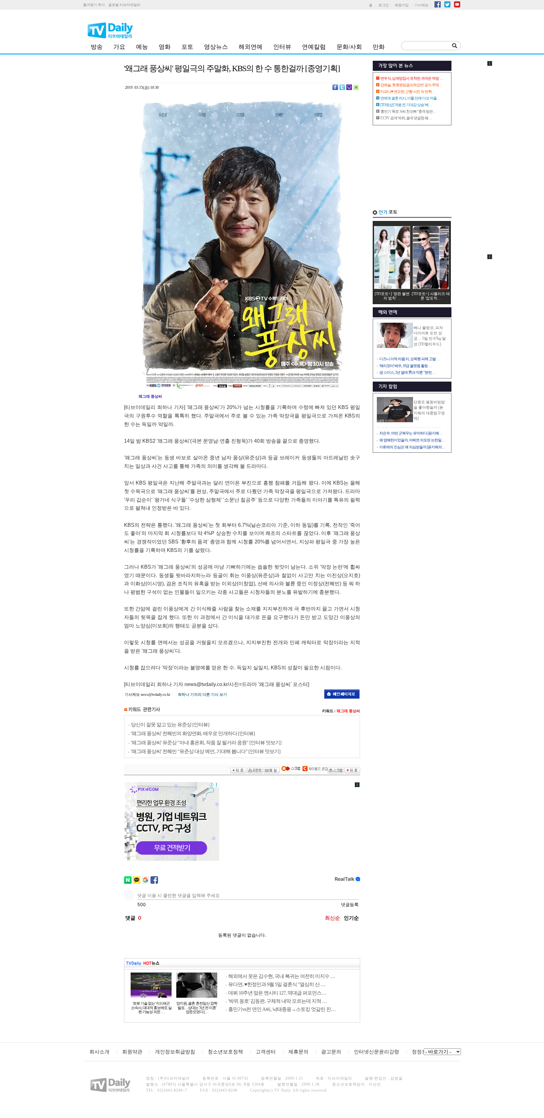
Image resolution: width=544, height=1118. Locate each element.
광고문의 (331, 1051)
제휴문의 (298, 1051)
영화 (165, 46)
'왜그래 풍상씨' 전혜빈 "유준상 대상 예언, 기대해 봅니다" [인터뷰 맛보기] (205, 751)
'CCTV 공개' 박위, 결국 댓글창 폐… (406, 118)
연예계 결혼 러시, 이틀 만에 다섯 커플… (410, 98)
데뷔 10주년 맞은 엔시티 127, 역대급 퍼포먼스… (277, 993)
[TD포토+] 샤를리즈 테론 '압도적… (431, 296)
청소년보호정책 (225, 1051)
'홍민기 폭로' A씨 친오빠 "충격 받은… (408, 111)
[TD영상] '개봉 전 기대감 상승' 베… (406, 105)
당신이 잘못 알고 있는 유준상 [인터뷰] (170, 724)
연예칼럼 (314, 46)
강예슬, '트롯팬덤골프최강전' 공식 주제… (411, 85)
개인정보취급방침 (175, 1051)
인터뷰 (282, 46)
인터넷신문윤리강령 (376, 1051)
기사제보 (421, 5)
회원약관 (132, 1051)
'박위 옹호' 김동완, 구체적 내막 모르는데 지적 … (277, 1001)
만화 (379, 46)
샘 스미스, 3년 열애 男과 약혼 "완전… (407, 372)
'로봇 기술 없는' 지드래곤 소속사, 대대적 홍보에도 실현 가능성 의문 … (151, 1007)
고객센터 (266, 1051)
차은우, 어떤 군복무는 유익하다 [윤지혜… (410, 433)
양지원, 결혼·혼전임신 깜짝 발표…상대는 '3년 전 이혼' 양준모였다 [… (196, 1007)
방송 (97, 46)
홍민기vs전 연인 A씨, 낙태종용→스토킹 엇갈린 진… (282, 1009)
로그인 (383, 5)
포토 (187, 46)
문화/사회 (349, 46)
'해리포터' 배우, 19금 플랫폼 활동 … (405, 366)
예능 (142, 46)
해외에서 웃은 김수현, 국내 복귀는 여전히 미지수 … (281, 976)
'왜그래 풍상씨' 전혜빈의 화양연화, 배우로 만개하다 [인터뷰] (193, 733)
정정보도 (422, 1051)
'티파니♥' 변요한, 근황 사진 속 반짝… (407, 91)
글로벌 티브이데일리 (124, 5)
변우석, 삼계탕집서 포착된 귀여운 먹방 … (411, 78)
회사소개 (99, 1051)
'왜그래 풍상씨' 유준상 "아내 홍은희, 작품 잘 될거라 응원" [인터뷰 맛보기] (206, 742)
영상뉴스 (216, 46)
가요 (119, 46)
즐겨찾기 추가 (94, 5)
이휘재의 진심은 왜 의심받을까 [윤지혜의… (412, 447)
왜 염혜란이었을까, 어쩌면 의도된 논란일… (412, 440)
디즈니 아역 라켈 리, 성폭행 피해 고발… (409, 359)
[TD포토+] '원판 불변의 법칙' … (392, 296)
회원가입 (402, 5)
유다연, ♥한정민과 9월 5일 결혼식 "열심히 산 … (276, 984)
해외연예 (251, 46)
